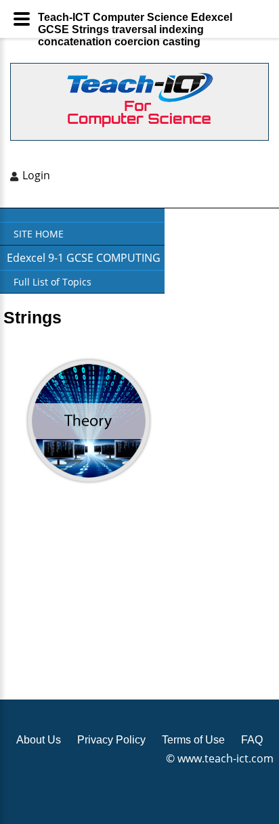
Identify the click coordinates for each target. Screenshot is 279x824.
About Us (38, 740)
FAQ (252, 740)
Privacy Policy (111, 740)
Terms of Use (193, 740)
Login (36, 175)
